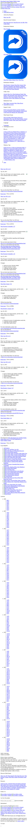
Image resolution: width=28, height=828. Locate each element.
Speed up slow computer (6, 783)
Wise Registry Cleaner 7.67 (7, 388)
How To (21, 811)
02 (8, 508)
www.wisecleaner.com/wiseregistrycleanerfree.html (13, 328)
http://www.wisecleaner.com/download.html (12, 191)
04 (8, 505)
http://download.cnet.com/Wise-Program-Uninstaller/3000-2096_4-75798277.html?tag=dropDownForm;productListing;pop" (10, 247)
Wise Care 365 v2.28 (6, 362)
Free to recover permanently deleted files (16, 785)
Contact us (9, 811)
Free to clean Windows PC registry (11, 789)
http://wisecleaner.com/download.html (9, 303)
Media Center (16, 1)
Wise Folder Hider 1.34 (6, 418)
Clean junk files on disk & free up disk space (11, 786)
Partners (11, 1)
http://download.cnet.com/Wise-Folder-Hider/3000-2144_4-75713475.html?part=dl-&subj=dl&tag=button (14, 439)
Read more (3, 193)
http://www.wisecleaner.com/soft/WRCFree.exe (12, 413)
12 (8, 512)
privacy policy (20, 821)
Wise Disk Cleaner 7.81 (6, 284)
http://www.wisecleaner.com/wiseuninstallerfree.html (13, 243)
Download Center (5, 1)
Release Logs (16, 811)
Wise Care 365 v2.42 (6, 196)
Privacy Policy (15, 813)
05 (8, 504)
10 (8, 515)
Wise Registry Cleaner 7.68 (7, 308)
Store (5, 162)
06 (8, 503)
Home (2, 811)
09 (8, 516)
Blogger (9, 813)
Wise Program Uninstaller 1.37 (8, 226)
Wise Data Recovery (19, 776)
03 (8, 507)
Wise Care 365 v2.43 (6, 169)
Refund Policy (22, 813)
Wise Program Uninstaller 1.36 (8, 253)
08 (8, 500)
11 (8, 513)
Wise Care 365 (4, 776)
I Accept (3, 823)
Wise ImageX (11, 776)
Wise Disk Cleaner (13, 777)
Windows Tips (4, 813)
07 (8, 501)
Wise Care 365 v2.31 (6, 336)
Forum (5, 811)
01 (8, 509)
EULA (2, 814)
